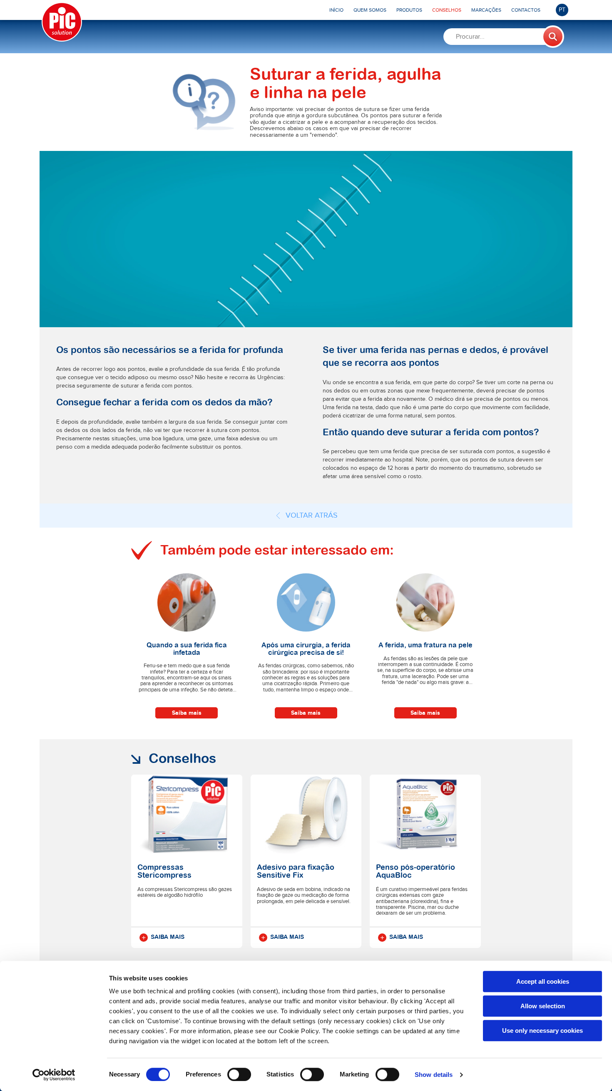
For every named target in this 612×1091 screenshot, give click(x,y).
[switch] (239, 1074)
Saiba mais (187, 712)
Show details (434, 1074)
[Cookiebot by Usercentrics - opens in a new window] (53, 1075)
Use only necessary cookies (542, 1030)
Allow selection (542, 1006)
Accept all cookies (542, 981)
